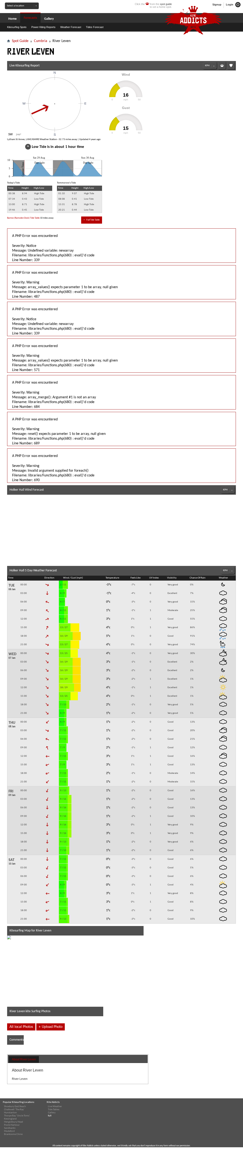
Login (230, 4)
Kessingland (10, 1119)
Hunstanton (10, 1112)
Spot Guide (20, 41)
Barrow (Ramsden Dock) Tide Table (23, 218)
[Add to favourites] (231, 65)
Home (12, 19)
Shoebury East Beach (15, 1106)
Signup (216, 4)
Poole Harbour (12, 1125)
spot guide (166, 4)
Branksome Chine (13, 1134)
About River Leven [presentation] (24, 1059)
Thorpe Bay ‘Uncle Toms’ (17, 1115)
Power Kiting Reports (43, 27)
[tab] (24, 1059)
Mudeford (9, 1131)
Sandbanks (9, 1128)
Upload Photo (50, 1027)
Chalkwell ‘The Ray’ (14, 1109)
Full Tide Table (92, 220)
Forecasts (30, 18)
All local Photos (21, 1027)
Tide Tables (53, 1109)
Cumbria (40, 41)
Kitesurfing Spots (17, 27)
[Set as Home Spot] (222, 65)
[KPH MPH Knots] (210, 65)
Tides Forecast (94, 27)
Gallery (49, 19)
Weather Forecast (70, 27)
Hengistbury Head (13, 1122)
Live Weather (55, 1106)
